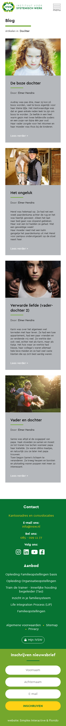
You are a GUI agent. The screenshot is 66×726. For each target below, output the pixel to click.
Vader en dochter (26, 420)
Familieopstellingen (31, 611)
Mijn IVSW (35, 640)
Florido (53, 720)
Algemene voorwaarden (23, 625)
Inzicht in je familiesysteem (31, 598)
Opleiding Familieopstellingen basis (31, 574)
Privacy (33, 629)
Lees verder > (19, 135)
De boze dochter (25, 83)
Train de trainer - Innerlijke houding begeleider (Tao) (31, 589)
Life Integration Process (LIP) (31, 604)
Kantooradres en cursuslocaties (31, 515)
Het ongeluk (21, 192)
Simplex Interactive (33, 720)
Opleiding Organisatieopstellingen (31, 581)
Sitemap (52, 625)
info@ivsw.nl (31, 526)
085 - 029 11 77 (31, 537)
